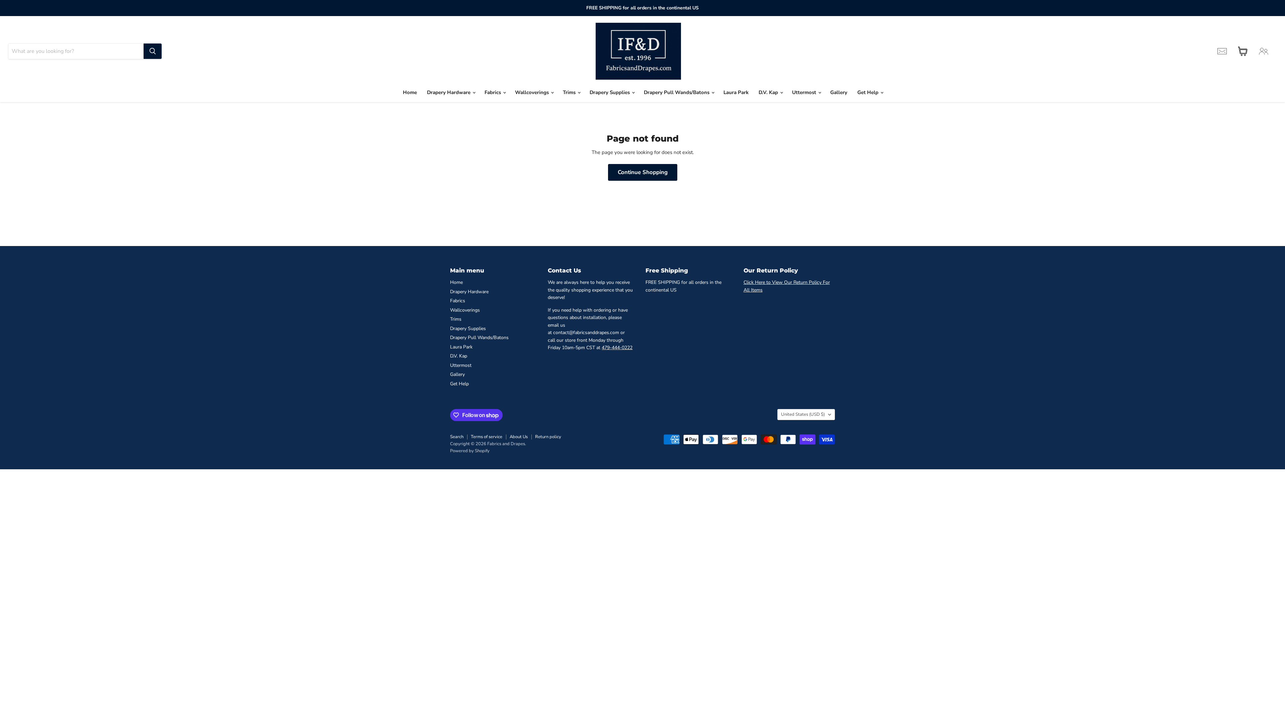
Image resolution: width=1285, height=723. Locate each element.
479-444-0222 (617, 347)
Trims (570, 92)
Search (456, 437)
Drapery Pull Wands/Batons (677, 92)
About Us (519, 437)
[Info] (1222, 51)
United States (803, 414)
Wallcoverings (532, 92)
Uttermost (805, 92)
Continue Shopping (643, 172)
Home (410, 92)
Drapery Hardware (449, 92)
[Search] (153, 51)
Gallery (838, 92)
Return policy (548, 437)
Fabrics (493, 92)
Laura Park (736, 92)
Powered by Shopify (470, 451)
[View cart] (1243, 51)
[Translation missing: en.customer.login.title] (1263, 51)
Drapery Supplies (610, 92)
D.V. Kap (769, 92)
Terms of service (486, 437)
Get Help (868, 92)
